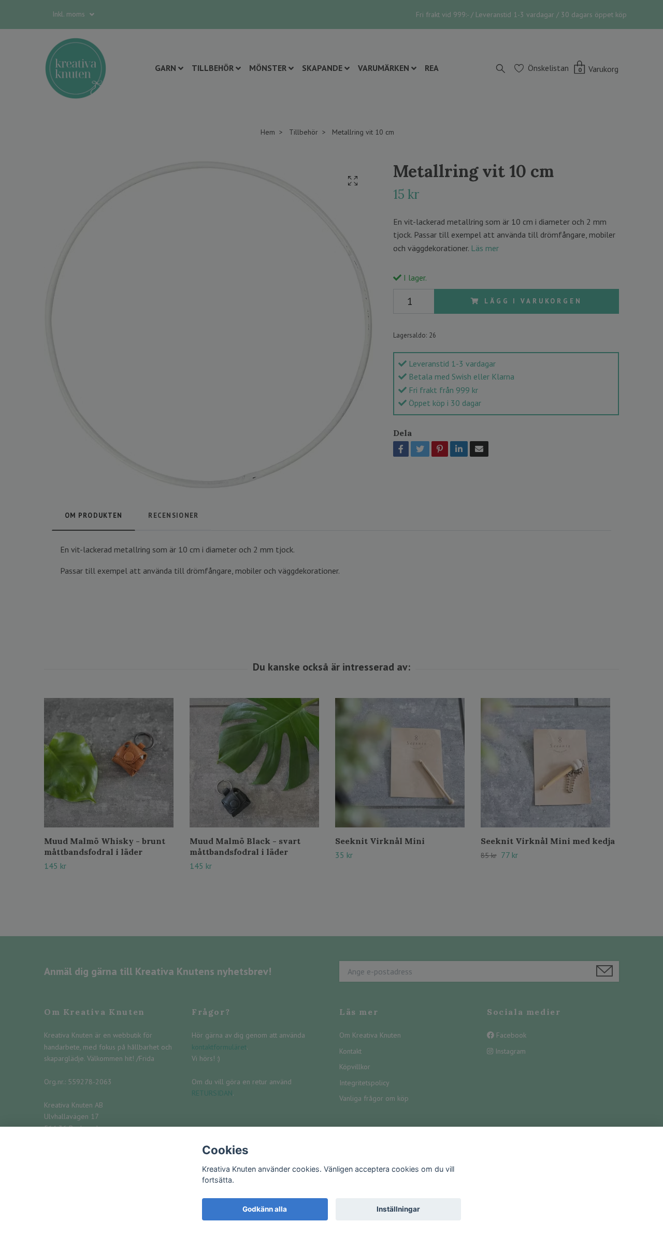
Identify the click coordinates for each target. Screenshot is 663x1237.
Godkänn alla (264, 1209)
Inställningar (398, 1209)
